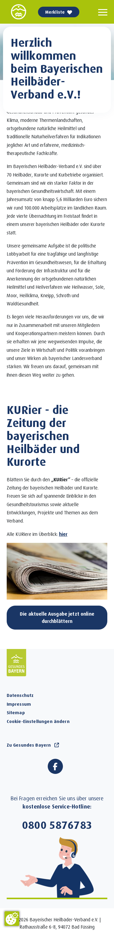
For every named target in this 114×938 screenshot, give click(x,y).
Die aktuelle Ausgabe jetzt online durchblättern (57, 617)
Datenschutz (20, 695)
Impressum (19, 704)
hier (63, 534)
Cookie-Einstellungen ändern (38, 721)
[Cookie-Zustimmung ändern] (12, 918)
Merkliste (55, 12)
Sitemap (16, 712)
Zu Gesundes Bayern (29, 745)
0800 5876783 (57, 824)
